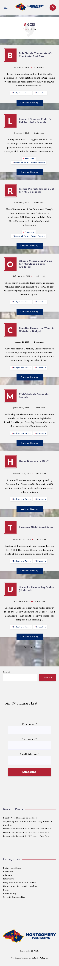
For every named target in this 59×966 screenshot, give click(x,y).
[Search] (53, 7)
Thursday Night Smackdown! (36, 527)
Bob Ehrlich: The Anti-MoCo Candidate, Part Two (35, 55)
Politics (7, 890)
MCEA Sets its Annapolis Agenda (33, 395)
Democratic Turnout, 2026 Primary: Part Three (27, 829)
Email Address (29, 754)
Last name (29, 739)
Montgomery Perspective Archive (20, 886)
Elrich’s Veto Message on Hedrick (20, 818)
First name (29, 724)
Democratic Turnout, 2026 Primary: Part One (26, 836)
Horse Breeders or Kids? (34, 461)
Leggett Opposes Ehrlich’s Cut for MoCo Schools (35, 120)
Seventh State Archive (14, 897)
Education (41, 93)
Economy (8, 871)
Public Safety (9, 893)
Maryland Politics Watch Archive (29, 163)
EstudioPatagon (40, 958)
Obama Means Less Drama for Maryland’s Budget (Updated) (35, 264)
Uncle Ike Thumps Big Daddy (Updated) (36, 589)
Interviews (8, 879)
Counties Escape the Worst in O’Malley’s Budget (36, 329)
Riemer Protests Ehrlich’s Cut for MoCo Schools (36, 190)
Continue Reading (29, 103)
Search (6, 672)
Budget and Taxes (22, 93)
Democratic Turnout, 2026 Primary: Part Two (26, 832)
